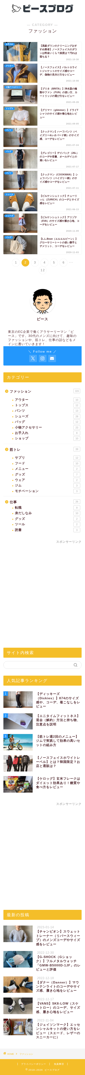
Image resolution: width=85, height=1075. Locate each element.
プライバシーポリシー (33, 1064)
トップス (46, 405)
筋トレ (44, 449)
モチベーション (46, 491)
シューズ (46, 416)
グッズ (46, 474)
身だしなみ (46, 513)
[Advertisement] (42, 597)
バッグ (46, 421)
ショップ (46, 438)
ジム (46, 485)
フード (46, 463)
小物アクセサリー (46, 427)
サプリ (46, 457)
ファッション (44, 391)
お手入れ (46, 433)
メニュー (46, 468)
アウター (46, 399)
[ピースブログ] (42, 13)
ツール (46, 524)
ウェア (46, 480)
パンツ (46, 410)
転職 (46, 507)
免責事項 (59, 1064)
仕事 (44, 502)
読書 (46, 530)
